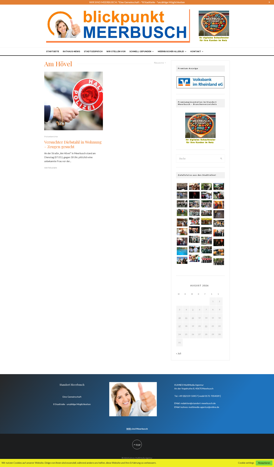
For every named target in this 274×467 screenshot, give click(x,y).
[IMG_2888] (206, 230)
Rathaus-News (71, 51)
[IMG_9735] (194, 212)
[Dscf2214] (218, 214)
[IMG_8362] (206, 186)
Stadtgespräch (93, 51)
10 (179, 318)
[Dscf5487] (206, 241)
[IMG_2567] (182, 260)
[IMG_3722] (218, 252)
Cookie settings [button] (246, 462)
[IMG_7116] (206, 212)
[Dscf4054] (182, 251)
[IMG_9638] (218, 242)
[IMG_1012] (218, 261)
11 (186, 318)
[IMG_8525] (206, 203)
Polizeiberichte (51, 136)
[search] (221, 158)
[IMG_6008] (194, 221)
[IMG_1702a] (182, 212)
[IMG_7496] (206, 221)
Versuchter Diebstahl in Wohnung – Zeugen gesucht (73, 144)
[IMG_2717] (182, 231)
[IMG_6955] (218, 223)
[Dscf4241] (182, 241)
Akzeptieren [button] (264, 462)
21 (206, 326)
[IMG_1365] (194, 248)
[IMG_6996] (206, 249)
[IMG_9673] (194, 239)
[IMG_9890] (194, 186)
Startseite (52, 51)
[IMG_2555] (194, 258)
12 (193, 318)
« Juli (178, 353)
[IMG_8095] (182, 195)
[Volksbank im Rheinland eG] (200, 87)
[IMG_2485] (194, 203)
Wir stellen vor (116, 51)
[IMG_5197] (218, 186)
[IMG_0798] (182, 203)
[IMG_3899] (206, 195)
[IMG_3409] (182, 186)
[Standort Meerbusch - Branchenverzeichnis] (214, 12)
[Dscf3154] (218, 205)
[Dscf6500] (182, 222)
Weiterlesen (50, 168)
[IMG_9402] (194, 229)
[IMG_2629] (194, 195)
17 (179, 326)
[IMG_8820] (206, 259)
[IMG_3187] (218, 233)
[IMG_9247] (218, 195)
